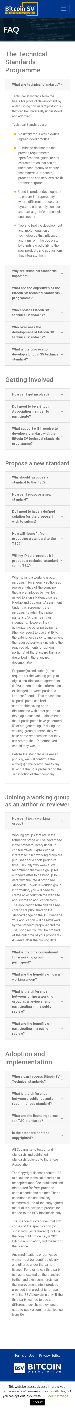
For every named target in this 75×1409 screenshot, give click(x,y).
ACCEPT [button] (37, 1402)
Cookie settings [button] (57, 1396)
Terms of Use (24, 1355)
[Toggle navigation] (64, 9)
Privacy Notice (49, 1355)
